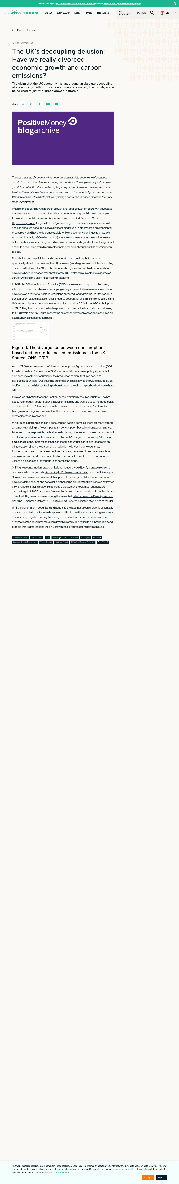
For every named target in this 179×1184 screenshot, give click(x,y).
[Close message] (175, 3)
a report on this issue (96, 284)
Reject (161, 1177)
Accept (147, 1177)
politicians (41, 258)
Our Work (63, 13)
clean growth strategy (61, 522)
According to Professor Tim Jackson (66, 472)
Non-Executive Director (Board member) (76, 3)
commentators (61, 258)
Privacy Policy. (62, 1172)
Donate (141, 12)
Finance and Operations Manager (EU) (122, 3)
